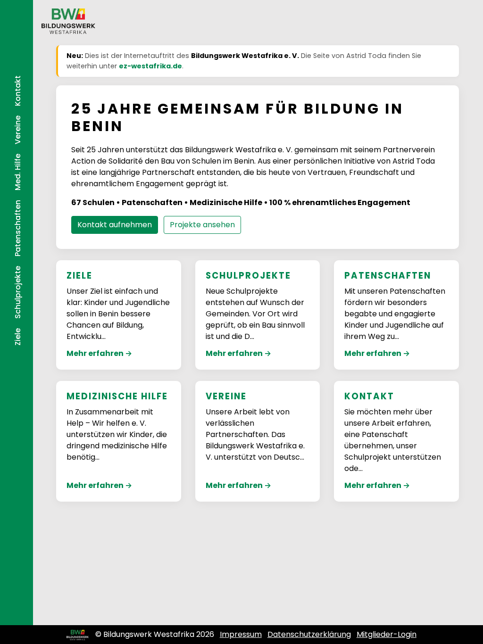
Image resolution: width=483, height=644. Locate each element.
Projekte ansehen (202, 224)
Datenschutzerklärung (309, 634)
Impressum (241, 634)
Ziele (17, 337)
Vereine (17, 130)
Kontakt (17, 90)
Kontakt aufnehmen (114, 224)
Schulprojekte (17, 292)
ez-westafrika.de (150, 66)
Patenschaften (17, 228)
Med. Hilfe (17, 172)
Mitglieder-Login (386, 634)
